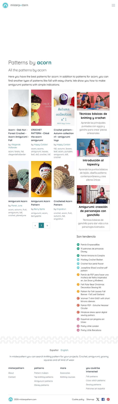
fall (22, 151)
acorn (11, 151)
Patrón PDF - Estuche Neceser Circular (95, 306)
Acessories (65, 373)
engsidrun (58, 219)
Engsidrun (61, 209)
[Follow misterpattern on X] (97, 399)
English (64, 350)
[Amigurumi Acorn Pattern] (41, 179)
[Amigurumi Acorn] (18, 179)
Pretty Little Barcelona (91, 330)
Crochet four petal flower (92, 263)
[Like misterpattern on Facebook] (103, 399)
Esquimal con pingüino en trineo (92, 320)
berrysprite (36, 216)
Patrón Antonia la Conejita (93, 255)
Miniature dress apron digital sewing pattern (94, 313)
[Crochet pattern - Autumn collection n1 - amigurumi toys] (64, 108)
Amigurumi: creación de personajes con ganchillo (93, 211)
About (11, 373)
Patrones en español (95, 388)
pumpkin (68, 151)
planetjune (21, 215)
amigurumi (36, 151)
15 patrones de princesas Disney (92, 250)
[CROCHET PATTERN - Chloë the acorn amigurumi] (41, 108)
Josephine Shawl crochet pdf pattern (94, 269)
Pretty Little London (90, 326)
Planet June (16, 205)
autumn (61, 148)
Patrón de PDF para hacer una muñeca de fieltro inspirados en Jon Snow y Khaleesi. (95, 277)
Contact (12, 377)
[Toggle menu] (113, 5)
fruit (24, 209)
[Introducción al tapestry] (93, 148)
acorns (40, 148)
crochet (43, 154)
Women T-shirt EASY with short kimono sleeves (95, 300)
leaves (45, 151)
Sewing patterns (93, 384)
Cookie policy (78, 399)
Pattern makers (41, 373)
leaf (33, 154)
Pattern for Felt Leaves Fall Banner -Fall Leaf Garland (93, 293)
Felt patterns (92, 376)
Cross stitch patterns (95, 380)
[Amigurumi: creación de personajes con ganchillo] (93, 194)
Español (54, 350)
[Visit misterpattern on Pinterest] (108, 399)
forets (17, 151)
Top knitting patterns (43, 377)
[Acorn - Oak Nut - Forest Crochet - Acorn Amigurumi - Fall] (18, 108)
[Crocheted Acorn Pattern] (64, 179)
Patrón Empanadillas (90, 244)
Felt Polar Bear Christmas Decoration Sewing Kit (92, 286)
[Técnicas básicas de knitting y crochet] (93, 101)
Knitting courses (67, 377)
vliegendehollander (17, 154)
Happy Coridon (41, 144)
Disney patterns (41, 385)
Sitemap (90, 399)
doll (37, 154)
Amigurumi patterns (43, 381)
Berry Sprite (39, 209)
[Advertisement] (59, 32)
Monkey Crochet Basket (92, 259)
